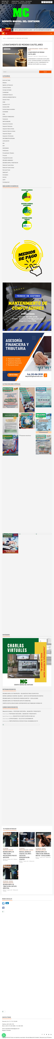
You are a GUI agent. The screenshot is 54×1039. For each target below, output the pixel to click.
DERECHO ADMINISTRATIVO (9, 97)
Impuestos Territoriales (8, 136)
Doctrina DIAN (6, 107)
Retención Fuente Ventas (8, 167)
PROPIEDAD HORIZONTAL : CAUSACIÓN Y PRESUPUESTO (27, 711)
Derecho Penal (6, 99)
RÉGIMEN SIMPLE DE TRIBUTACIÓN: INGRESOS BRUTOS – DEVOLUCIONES (20, 698)
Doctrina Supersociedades (33, 48)
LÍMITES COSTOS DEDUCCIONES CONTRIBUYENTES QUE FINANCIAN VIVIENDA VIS (22, 703)
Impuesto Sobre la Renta (8, 128)
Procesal (5, 155)
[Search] (51, 33)
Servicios (22, 1)
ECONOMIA (5, 111)
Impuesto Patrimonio (7, 126)
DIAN (4, 102)
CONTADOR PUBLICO (8, 94)
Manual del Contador (43, 56)
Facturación (5, 119)
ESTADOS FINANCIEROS (8, 116)
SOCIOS (4, 177)
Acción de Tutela (6, 80)
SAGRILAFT (5, 172)
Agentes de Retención (8, 85)
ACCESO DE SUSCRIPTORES (24, 3)
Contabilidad (5, 92)
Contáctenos (14, 3)
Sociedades (46, 48)
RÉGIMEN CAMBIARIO (8, 160)
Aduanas (5, 82)
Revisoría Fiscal (6, 170)
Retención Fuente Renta (8, 165)
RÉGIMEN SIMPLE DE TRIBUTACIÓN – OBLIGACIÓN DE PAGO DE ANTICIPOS (21, 693)
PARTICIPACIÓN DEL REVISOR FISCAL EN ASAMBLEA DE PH (23, 721)
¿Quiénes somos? (15, 1)
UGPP (4, 179)
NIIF (4, 145)
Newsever (42, 1037)
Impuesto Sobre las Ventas (9, 131)
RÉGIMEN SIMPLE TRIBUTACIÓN (10, 162)
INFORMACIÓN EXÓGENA (9, 138)
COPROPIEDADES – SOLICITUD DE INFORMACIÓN (21, 718)
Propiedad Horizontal (7, 158)
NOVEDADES (41, 48)
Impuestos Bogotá (7, 133)
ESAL (4, 114)
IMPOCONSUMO (6, 121)
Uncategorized (6, 182)
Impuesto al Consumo (8, 124)
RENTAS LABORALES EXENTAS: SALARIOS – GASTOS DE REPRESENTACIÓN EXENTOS (23, 696)
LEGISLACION (6, 141)
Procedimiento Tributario (8, 153)
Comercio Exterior (7, 87)
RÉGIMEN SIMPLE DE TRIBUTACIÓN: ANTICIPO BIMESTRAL (17, 700)
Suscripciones (28, 1)
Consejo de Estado (7, 90)
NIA (3, 143)
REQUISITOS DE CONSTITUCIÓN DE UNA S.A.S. (24, 716)
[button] (25, 1023)
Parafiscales (5, 150)
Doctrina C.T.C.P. (6, 104)
